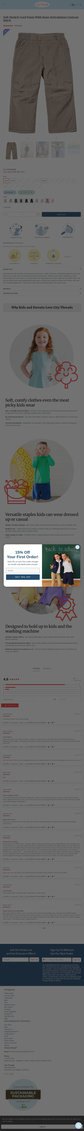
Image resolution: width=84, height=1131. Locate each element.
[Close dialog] (77, 547)
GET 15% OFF (23, 577)
